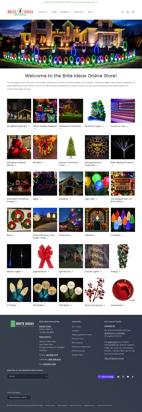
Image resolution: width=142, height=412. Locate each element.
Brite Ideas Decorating (21, 405)
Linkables (63, 199)
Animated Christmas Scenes (18, 200)
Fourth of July (118, 126)
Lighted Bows (40, 271)
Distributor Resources (81, 347)
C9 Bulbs (115, 235)
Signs (36, 199)
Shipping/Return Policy (81, 335)
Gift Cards (76, 327)
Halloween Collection (70, 126)
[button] (122, 12)
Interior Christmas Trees (68, 163)
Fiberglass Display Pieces (16, 163)
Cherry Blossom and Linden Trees (43, 236)
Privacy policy (50, 405)
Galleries (75, 331)
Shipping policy (89, 405)
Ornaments (117, 305)
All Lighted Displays (17, 126)
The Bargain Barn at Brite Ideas (121, 200)
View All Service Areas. (114, 358)
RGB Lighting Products (122, 162)
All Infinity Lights (93, 126)
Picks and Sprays (94, 305)
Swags (114, 271)
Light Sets (90, 199)
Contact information (104, 405)
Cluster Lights (92, 271)
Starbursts (64, 235)
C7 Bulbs (11, 305)
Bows (10, 235)
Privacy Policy (78, 339)
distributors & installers (114, 333)
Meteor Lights (14, 271)
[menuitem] (43, 12)
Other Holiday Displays (45, 126)
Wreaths (37, 162)
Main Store (112, 342)
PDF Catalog (77, 343)
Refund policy (62, 405)
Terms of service (76, 405)
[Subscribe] (46, 376)
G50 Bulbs (38, 305)
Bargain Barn (77, 355)
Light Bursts (65, 271)
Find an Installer (79, 351)
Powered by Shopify (36, 405)
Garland (89, 235)
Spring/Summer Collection (93, 163)
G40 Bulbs (64, 305)
